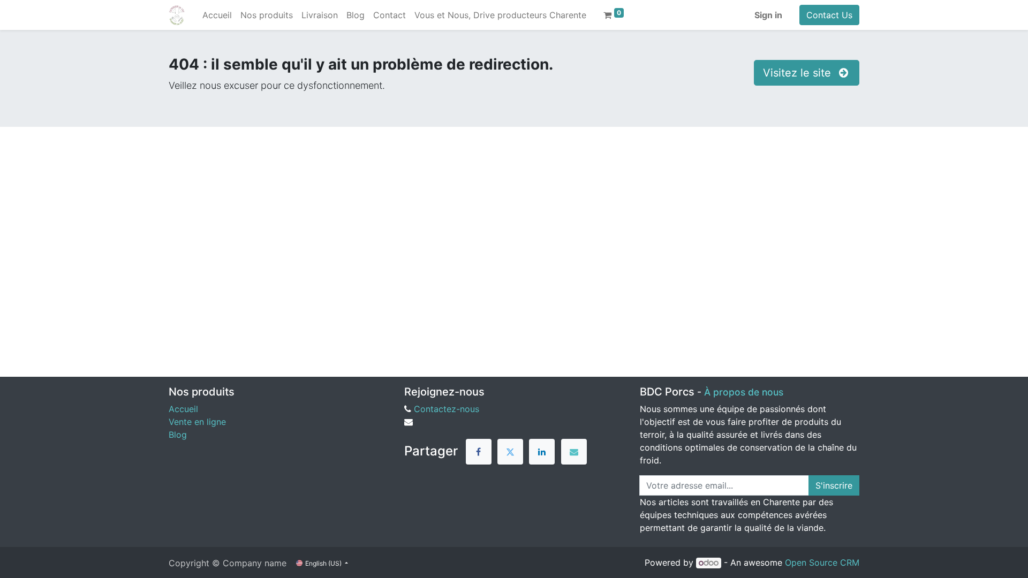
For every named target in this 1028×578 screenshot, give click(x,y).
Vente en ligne (197, 421)
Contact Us (829, 15)
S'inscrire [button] (833, 485)
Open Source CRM (822, 562)
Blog (178, 434)
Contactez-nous (446, 409)
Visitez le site (798, 72)
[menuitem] (217, 15)
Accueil (183, 409)
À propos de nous (743, 392)
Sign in (768, 15)
